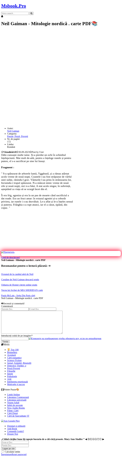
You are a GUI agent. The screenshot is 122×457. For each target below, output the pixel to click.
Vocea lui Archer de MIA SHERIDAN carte (22, 290)
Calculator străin (12, 451)
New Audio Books (16, 408)
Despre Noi (12, 434)
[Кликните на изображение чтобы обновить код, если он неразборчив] (65, 338)
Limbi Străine (13, 394)
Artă (9, 379)
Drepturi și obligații (16, 426)
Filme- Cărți (12, 410)
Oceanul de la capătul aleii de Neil (17, 274)
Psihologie (12, 376)
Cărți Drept (12, 413)
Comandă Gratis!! (15, 431)
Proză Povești (13, 368)
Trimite (5, 342)
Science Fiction (14, 360)
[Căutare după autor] (31, 13)
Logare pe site (8, 449)
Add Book (12, 428)
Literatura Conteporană (18, 397)
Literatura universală (16, 400)
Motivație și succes (16, 384)
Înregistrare (6, 454)
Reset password (19, 454)
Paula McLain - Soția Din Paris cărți (18, 295)
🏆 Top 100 (13, 349)
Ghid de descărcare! (10, 257)
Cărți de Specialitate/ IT (18, 416)
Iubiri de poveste (15, 405)
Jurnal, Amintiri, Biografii (19, 363)
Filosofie (11, 371)
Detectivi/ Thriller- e (16, 365)
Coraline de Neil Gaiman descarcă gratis (20, 279)
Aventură (11, 355)
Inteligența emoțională (17, 381)
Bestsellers (12, 352)
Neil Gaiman (13, 131)
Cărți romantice (14, 357)
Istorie (10, 373)
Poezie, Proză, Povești (17, 136)
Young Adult (13, 402)
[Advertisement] (61, 50)
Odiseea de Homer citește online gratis (19, 285)
